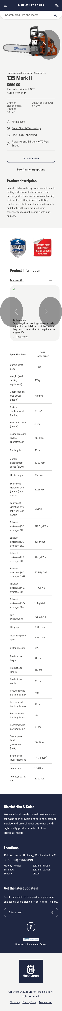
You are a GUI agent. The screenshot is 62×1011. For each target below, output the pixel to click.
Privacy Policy (29, 1002)
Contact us (33, 158)
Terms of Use (45, 1002)
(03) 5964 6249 (23, 860)
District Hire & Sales (31, 5)
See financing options (31, 170)
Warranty (15, 1002)
